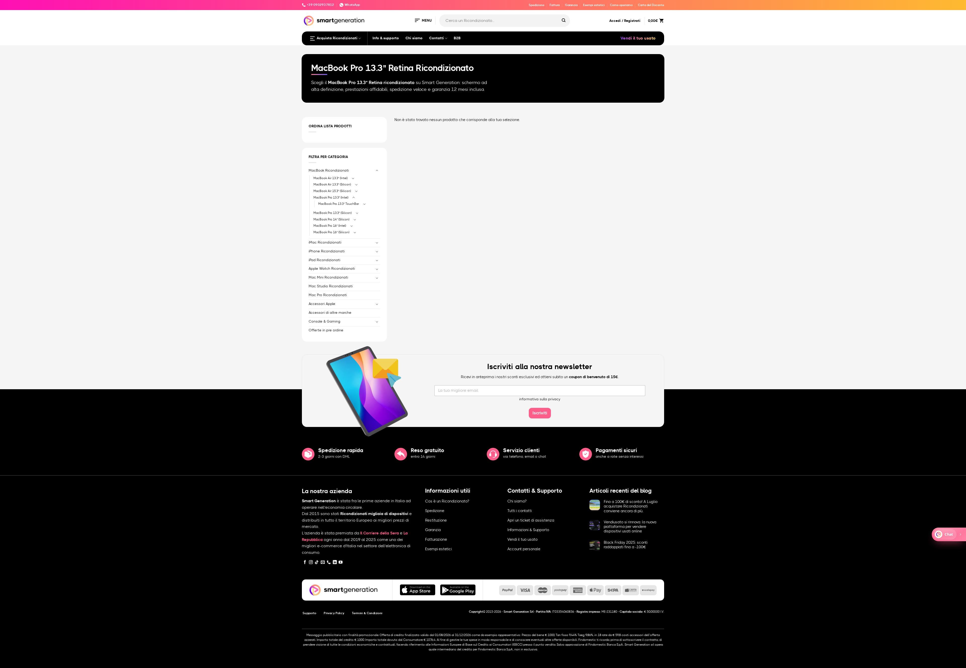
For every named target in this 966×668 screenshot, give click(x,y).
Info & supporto (386, 38)
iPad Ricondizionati (324, 260)
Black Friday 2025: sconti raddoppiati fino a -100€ (626, 545)
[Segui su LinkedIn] (335, 562)
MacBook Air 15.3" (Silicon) (332, 190)
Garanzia (571, 5)
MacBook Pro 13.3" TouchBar (338, 203)
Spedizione (536, 5)
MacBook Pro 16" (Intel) (329, 225)
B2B (457, 38)
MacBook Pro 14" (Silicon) (331, 219)
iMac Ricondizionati (325, 242)
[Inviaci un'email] (323, 562)
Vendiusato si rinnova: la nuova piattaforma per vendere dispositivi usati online (630, 526)
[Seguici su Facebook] (305, 562)
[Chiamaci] (329, 562)
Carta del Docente (651, 5)
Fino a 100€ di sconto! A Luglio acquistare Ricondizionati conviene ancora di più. (631, 506)
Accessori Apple (322, 304)
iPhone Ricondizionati (327, 251)
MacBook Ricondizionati (329, 170)
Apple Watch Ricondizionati (332, 268)
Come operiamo (621, 5)
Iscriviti (540, 413)
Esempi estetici (594, 5)
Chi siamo (414, 38)
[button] (423, 20)
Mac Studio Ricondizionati (331, 286)
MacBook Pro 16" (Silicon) (331, 232)
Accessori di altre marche (330, 312)
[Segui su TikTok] (317, 562)
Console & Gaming (324, 321)
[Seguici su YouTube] (341, 562)
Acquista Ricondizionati (337, 38)
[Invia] (564, 21)
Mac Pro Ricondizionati (328, 295)
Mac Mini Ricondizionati (328, 277)
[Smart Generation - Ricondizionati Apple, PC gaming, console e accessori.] (334, 21)
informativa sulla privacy (539, 399)
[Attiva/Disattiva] (377, 170)
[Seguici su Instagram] (311, 562)
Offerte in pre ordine (326, 330)
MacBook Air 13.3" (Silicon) (332, 184)
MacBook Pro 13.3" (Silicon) (332, 212)
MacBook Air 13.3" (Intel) (330, 177)
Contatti (436, 38)
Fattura (555, 5)
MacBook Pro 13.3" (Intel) (330, 197)
